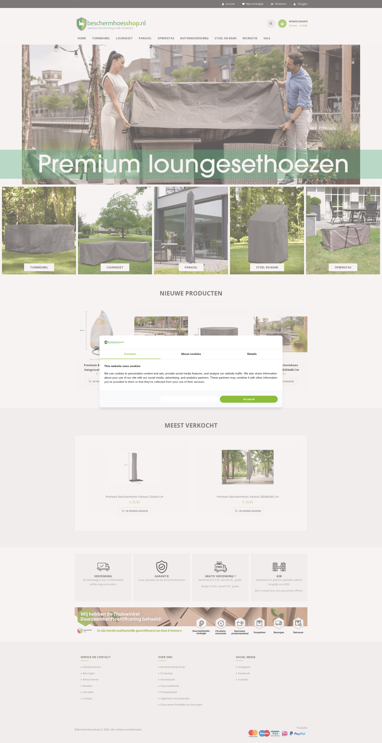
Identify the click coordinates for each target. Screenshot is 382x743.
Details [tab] (252, 353)
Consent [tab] (130, 353)
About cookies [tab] (191, 353)
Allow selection (189, 399)
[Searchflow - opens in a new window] (273, 342)
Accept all (248, 399)
